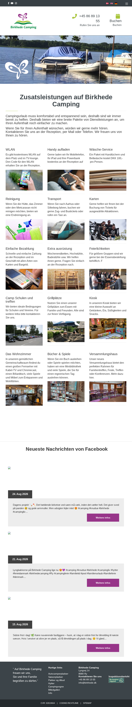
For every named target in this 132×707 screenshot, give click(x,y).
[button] (126, 3)
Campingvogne (56, 686)
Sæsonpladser (55, 677)
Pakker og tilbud (56, 680)
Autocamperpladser (58, 673)
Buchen (116, 21)
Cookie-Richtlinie (69, 703)
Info (50, 693)
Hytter (51, 683)
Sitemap (87, 703)
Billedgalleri (54, 689)
